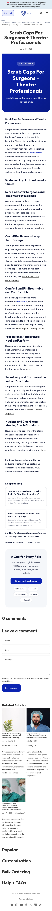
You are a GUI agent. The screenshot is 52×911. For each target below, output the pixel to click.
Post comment (11, 688)
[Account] (41, 13)
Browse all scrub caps (26, 581)
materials (22, 301)
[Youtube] (21, 904)
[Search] (11, 13)
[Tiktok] (26, 904)
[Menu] (5, 13)
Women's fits (33, 536)
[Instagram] (16, 904)
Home (2, 20)
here (41, 228)
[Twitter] (30, 904)
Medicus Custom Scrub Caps (29, 894)
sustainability (35, 152)
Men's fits (22, 536)
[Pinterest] (40, 904)
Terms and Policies (26, 899)
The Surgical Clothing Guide (30, 328)
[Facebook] (11, 904)
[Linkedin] (35, 904)
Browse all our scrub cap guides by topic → (24, 542)
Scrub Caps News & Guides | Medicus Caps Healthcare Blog (26, 22)
